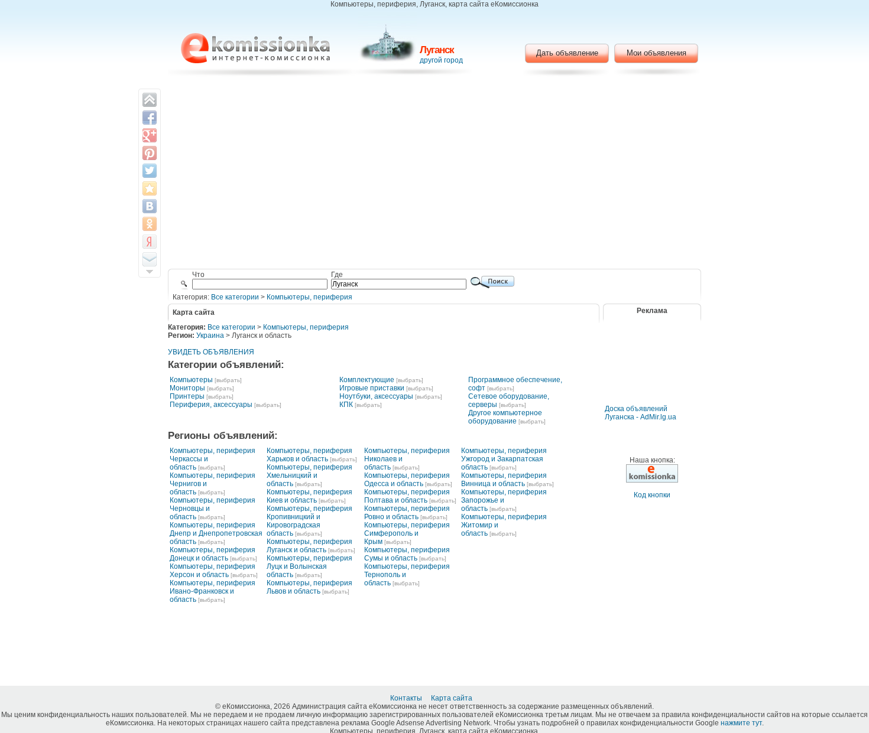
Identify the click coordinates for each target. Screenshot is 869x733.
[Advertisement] (434, 174)
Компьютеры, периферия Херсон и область (212, 570)
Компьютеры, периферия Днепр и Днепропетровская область (216, 533)
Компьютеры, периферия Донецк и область (212, 554)
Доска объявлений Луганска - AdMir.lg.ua (640, 413)
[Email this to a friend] (149, 259)
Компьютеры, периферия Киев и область (309, 496)
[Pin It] (149, 153)
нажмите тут (741, 723)
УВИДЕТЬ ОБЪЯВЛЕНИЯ (211, 352)
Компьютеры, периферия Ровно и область (407, 512)
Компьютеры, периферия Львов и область (309, 587)
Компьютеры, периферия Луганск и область (309, 545)
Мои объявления (656, 52)
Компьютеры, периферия (309, 297)
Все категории (235, 297)
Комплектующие (366, 380)
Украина (210, 335)
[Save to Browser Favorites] (149, 188)
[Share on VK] (149, 206)
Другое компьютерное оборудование (505, 417)
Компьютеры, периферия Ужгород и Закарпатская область (504, 459)
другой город (441, 60)
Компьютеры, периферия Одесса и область (407, 479)
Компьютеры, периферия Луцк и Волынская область (309, 566)
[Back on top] (149, 100)
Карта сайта (452, 698)
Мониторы (187, 388)
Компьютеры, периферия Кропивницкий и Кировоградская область (309, 520)
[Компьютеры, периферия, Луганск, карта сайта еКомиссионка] (255, 48)
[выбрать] (228, 380)
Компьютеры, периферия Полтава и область (407, 496)
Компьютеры (191, 380)
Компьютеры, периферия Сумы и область (407, 554)
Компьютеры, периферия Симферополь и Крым (407, 533)
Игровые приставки (371, 388)
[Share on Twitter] (149, 171)
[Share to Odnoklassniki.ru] (149, 224)
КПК (346, 404)
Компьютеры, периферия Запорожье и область (504, 500)
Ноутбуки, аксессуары (376, 396)
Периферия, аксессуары (211, 404)
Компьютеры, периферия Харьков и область (309, 455)
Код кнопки (652, 495)
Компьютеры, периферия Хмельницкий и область (309, 475)
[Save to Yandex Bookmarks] (149, 241)
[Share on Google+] (149, 135)
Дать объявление (567, 52)
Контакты (407, 698)
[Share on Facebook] (149, 117)
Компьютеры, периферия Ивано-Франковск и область (212, 591)
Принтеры (187, 396)
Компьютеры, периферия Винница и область (504, 479)
